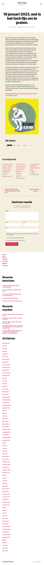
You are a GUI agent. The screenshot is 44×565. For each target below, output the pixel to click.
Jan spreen (5, 321)
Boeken (4, 263)
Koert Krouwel (22, 3)
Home (4, 255)
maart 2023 (5, 453)
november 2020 (6, 529)
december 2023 (6, 429)
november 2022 (6, 464)
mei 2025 (4, 383)
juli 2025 (4, 378)
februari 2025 (5, 391)
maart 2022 (5, 486)
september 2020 (6, 534)
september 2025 (6, 372)
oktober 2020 (5, 532)
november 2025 (6, 367)
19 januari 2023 (22, 27)
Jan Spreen (5, 314)
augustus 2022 (6, 472)
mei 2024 (4, 416)
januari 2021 (5, 523)
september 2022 (6, 470)
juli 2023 (4, 443)
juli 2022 (4, 475)
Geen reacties (32, 27)
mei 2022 (4, 480)
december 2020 (6, 526)
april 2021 (4, 515)
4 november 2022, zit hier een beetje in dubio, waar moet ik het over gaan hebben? (7, 168)
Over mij (5, 261)
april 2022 (4, 483)
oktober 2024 (5, 402)
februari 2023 (5, 456)
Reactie (7, 210)
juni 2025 (4, 381)
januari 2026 (5, 362)
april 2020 (4, 548)
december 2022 (6, 461)
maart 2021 (5, 518)
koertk (14, 27)
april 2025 (4, 386)
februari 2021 (5, 521)
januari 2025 (5, 394)
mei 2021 (4, 513)
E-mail (24, 222)
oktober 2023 (5, 434)
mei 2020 (4, 545)
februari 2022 (5, 488)
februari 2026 (5, 359)
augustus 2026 (6, 343)
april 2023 (4, 451)
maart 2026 (5, 356)
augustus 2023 (6, 440)
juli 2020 (4, 540)
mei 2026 (4, 351)
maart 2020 (5, 550)
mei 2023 (4, 448)
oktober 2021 (5, 499)
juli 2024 (4, 410)
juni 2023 (4, 445)
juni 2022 (4, 478)
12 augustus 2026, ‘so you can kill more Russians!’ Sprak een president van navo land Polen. (12, 327)
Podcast (5, 259)
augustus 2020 (6, 537)
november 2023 (6, 432)
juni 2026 (4, 348)
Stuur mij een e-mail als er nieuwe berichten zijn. (16, 240)
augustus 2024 (6, 408)
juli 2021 (4, 507)
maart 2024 (5, 421)
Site (6, 227)
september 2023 (6, 437)
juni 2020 (4, 542)
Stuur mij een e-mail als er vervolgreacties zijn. (15, 237)
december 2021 (6, 494)
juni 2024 (4, 413)
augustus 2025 (6, 375)
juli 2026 (4, 346)
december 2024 (6, 397)
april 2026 (4, 354)
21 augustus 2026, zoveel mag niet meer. (12, 301)
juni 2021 (4, 510)
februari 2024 (5, 424)
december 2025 (6, 364)
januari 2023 (5, 459)
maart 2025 (5, 389)
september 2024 (6, 405)
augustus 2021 (6, 505)
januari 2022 (5, 491)
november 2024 (6, 399)
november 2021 (6, 496)
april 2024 (4, 418)
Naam (7, 222)
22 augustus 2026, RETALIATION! (10, 298)
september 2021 (6, 502)
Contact (4, 265)
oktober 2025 (5, 370)
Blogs (4, 257)
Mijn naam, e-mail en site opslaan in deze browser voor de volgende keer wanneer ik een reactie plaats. (23, 234)
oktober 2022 (5, 467)
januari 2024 (5, 426)
